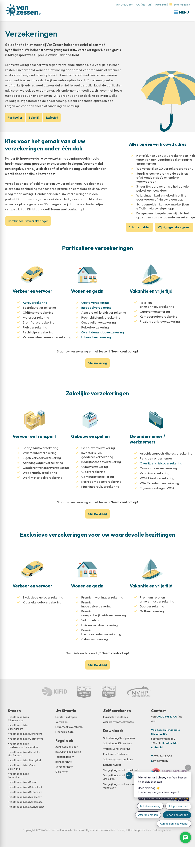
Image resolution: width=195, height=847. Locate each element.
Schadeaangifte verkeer (118, 743)
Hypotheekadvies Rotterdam (25, 792)
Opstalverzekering (95, 302)
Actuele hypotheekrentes (118, 722)
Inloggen (161, 4)
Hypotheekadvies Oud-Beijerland (22, 767)
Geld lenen (61, 771)
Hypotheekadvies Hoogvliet (24, 760)
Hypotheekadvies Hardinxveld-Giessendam (23, 745)
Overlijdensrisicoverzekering (102, 332)
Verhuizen (61, 722)
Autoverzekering (35, 302)
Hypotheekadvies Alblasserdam (18, 718)
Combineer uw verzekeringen (28, 221)
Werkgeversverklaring (116, 748)
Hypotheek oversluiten (69, 727)
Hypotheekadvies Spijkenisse (25, 802)
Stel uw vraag (97, 363)
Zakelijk (34, 117)
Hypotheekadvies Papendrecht (18, 775)
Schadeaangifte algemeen (119, 738)
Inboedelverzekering (96, 307)
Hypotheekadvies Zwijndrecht (26, 807)
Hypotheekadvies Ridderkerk (25, 787)
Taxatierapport (64, 756)
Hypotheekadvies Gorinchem (25, 738)
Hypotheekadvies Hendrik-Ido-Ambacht (24, 753)
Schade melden (139, 227)
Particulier (15, 117)
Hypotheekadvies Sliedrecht (25, 797)
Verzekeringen (64, 766)
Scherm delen (182, 4)
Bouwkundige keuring (68, 752)
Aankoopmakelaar (66, 747)
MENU (184, 12)
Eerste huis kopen (66, 717)
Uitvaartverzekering (96, 337)
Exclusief (52, 117)
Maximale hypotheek (115, 717)
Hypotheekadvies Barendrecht (18, 727)
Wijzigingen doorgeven (174, 227)
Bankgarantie (63, 761)
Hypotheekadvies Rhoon (22, 782)
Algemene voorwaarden (100, 830)
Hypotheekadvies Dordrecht (25, 733)
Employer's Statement (116, 754)
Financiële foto (64, 732)
